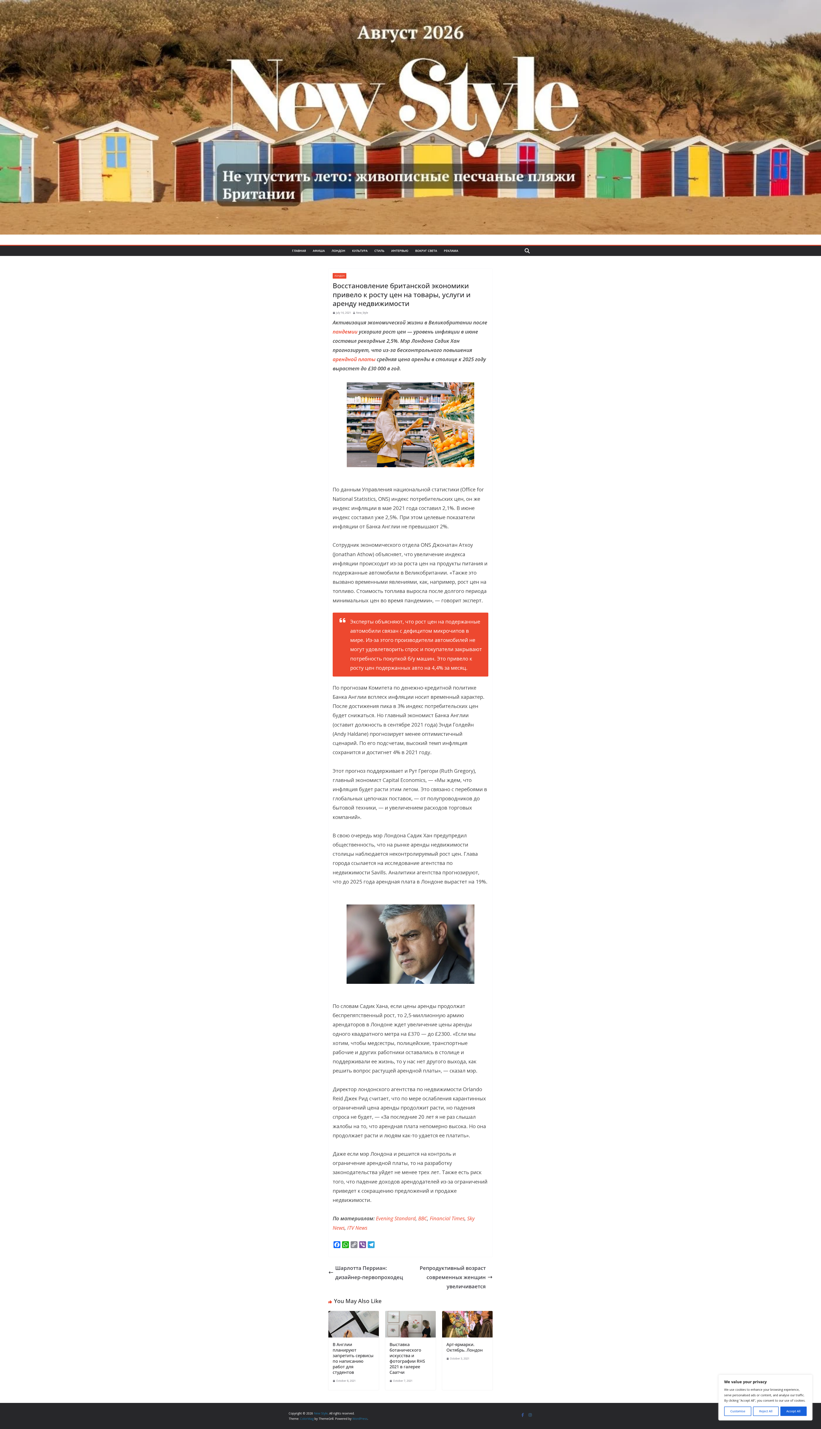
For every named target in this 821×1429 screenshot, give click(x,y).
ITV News (357, 1227)
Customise (737, 1411)
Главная (299, 251)
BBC (422, 1218)
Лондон (338, 251)
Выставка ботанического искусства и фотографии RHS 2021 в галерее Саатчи (407, 1358)
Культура (360, 251)
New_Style (362, 313)
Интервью (399, 251)
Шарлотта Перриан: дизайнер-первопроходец (369, 1272)
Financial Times (447, 1218)
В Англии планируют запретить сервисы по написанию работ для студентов (353, 1358)
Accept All (793, 1411)
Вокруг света (426, 251)
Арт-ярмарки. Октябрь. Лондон (464, 1347)
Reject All (765, 1411)
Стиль (379, 251)
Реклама (451, 251)
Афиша (319, 251)
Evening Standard (396, 1218)
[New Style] (410, 4)
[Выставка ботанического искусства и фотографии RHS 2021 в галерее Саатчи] (410, 1315)
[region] (765, 1397)
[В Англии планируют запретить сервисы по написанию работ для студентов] (353, 1315)
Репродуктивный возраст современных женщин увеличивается (453, 1277)
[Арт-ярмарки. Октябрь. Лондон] (467, 1315)
